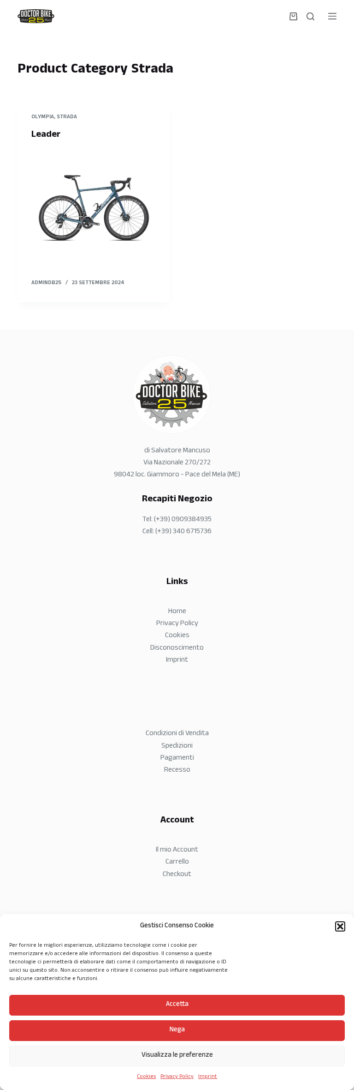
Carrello (177, 862)
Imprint (207, 1077)
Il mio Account (177, 850)
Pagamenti (177, 758)
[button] (340, 926)
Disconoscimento (177, 648)
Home (177, 612)
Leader (45, 135)
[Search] (310, 16)
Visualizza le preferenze (177, 1055)
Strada (67, 117)
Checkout (177, 875)
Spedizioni (177, 746)
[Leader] (94, 208)
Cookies (146, 1077)
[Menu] (332, 16)
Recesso (177, 770)
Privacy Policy (177, 1077)
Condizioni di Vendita (177, 734)
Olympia (42, 117)
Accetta (177, 1005)
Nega (177, 1030)
